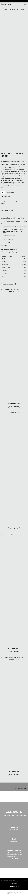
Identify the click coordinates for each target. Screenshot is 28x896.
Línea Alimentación (8, 9)
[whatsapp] (7, 1)
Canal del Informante (14, 888)
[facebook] (1, 1)
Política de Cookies (14, 886)
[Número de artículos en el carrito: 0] (18, 1)
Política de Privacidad (14, 885)
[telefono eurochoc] (5, 1)
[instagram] (3, 1)
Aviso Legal (14, 883)
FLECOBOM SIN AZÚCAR (20, 788)
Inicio (2, 9)
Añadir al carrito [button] (14, 406)
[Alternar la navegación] (25, 4)
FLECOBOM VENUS (6, 785)
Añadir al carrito (6, 196)
